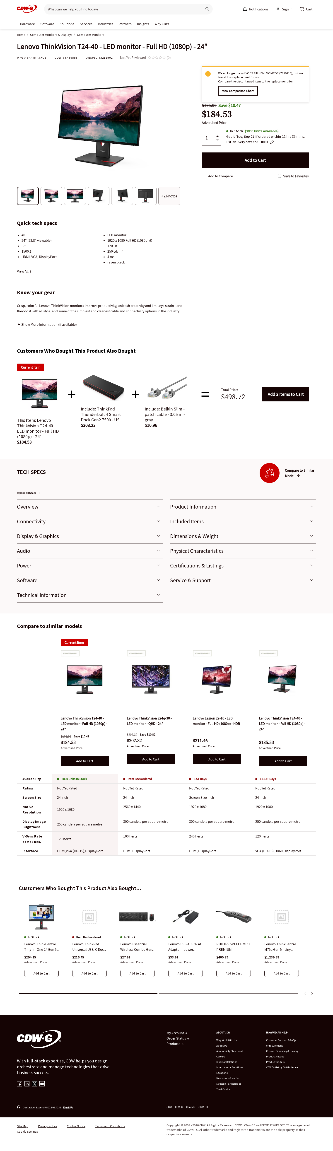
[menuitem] (245, 9)
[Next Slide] (312, 993)
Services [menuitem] (86, 24)
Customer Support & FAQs (281, 1040)
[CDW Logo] (27, 9)
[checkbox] (204, 176)
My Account (175, 1032)
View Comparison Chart (238, 91)
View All (23, 271)
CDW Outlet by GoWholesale (282, 1067)
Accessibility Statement (229, 1051)
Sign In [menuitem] (287, 9)
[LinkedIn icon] (27, 1084)
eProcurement (274, 1045)
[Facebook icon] (19, 1084)
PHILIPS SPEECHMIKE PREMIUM (233, 947)
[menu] (255, 9)
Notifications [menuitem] (258, 9)
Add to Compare (220, 176)
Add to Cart (286, 394)
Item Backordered (140, 779)
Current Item (74, 642)
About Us (221, 1045)
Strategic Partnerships (228, 1083)
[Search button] (207, 9)
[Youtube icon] (42, 1084)
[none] (27, 23)
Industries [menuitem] (105, 24)
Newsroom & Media (227, 1078)
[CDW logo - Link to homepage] (27, 9)
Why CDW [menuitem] (161, 24)
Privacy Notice (47, 1126)
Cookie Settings (27, 1131)
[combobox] (121, 9)
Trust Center (223, 1089)
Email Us (68, 1107)
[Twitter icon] (34, 1084)
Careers (220, 1056)
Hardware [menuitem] (27, 24)
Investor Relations (226, 1062)
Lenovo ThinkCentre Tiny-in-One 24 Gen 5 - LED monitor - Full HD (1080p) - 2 (41, 947)
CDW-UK (203, 1107)
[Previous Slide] (305, 993)
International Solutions (229, 1067)
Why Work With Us (226, 1040)
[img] (85, 679)
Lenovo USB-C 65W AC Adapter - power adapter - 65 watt (185, 947)
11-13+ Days (268, 779)
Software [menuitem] (47, 24)
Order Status (176, 1038)
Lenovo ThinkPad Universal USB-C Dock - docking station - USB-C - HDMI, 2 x (89, 947)
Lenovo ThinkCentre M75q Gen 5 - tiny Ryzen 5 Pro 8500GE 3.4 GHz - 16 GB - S (280, 947)
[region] (166, 943)
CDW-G (179, 1107)
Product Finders (275, 1062)
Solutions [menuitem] (67, 24)
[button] (306, 9)
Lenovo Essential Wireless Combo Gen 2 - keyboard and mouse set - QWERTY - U (137, 947)
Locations (222, 1072)
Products (173, 1043)
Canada (190, 1107)
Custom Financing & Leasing (282, 1051)
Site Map (22, 1126)
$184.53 (217, 114)
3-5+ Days (200, 779)
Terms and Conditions (110, 1126)
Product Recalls (275, 1056)
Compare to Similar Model (299, 473)
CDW (169, 1107)
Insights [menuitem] (143, 24)
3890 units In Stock (74, 779)
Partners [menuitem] (125, 24)
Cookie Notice (76, 1126)
